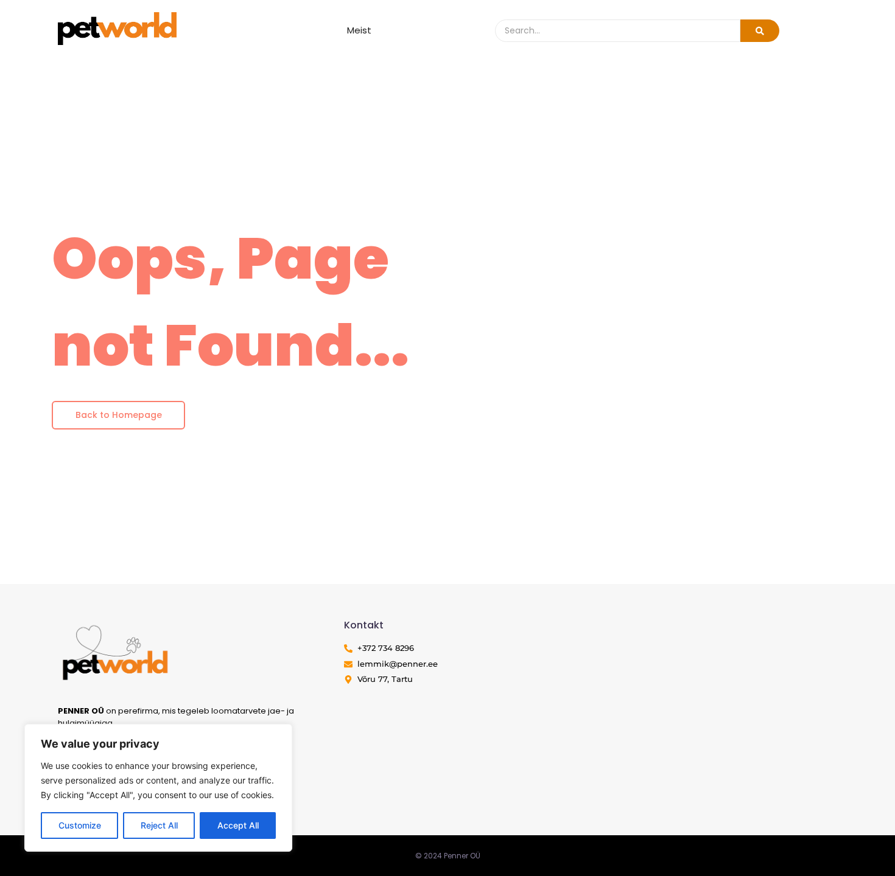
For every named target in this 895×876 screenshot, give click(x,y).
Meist (359, 30)
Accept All (238, 825)
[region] (158, 788)
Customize (79, 825)
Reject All (159, 825)
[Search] (759, 30)
